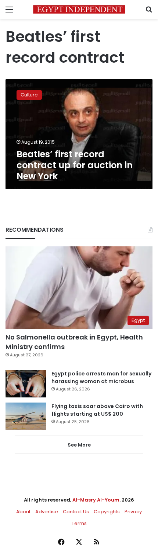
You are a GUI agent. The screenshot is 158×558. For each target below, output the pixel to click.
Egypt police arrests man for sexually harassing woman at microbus (101, 377)
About (23, 511)
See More (79, 444)
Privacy (133, 511)
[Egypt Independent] (79, 9)
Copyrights (107, 511)
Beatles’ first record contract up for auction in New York (75, 165)
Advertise (46, 511)
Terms (79, 523)
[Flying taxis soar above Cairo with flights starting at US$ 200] (26, 416)
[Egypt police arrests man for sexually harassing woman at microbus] (26, 383)
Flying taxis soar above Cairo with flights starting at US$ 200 (97, 410)
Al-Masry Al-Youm (95, 499)
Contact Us (76, 511)
